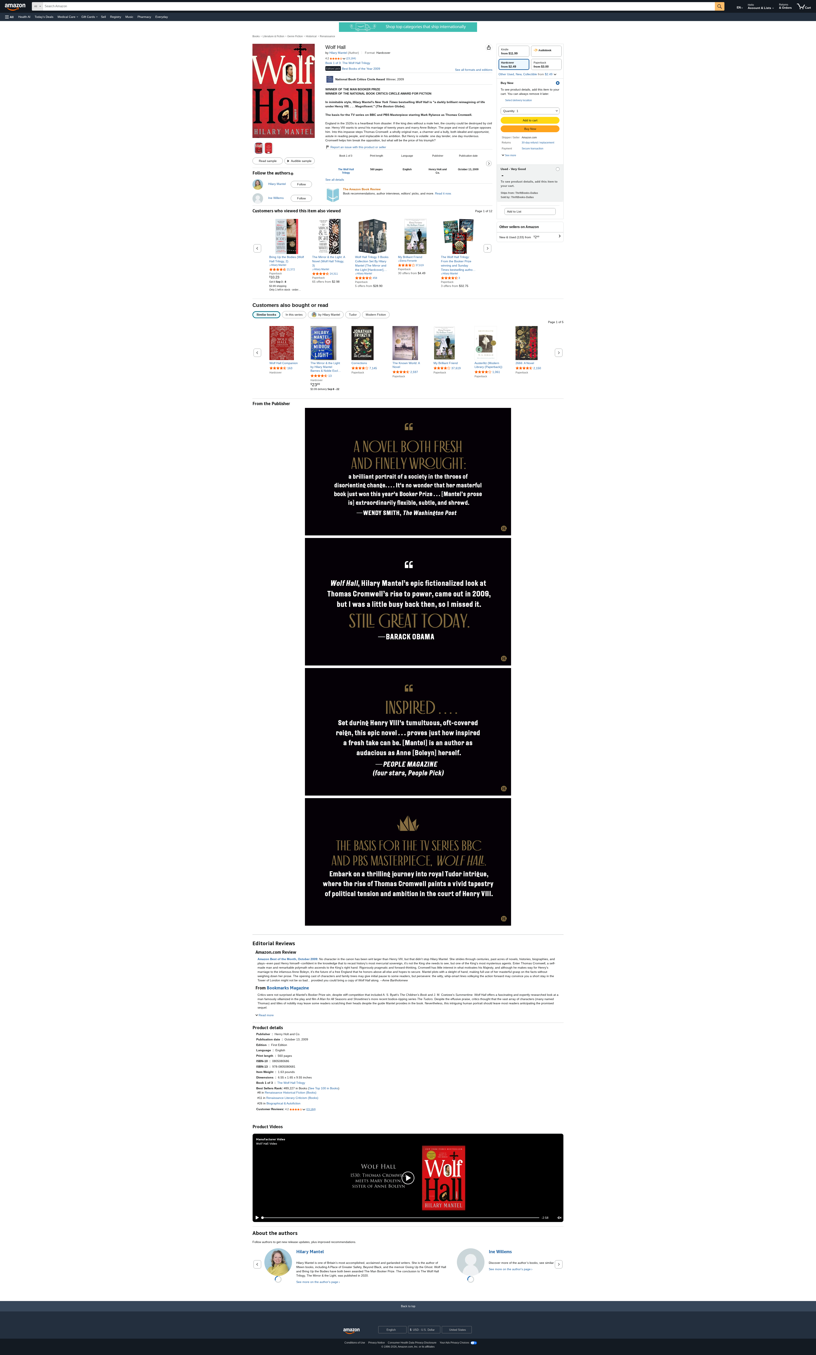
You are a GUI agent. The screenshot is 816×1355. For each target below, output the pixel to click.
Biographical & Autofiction (283, 1103)
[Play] (256, 1218)
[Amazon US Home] (351, 1331)
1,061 (496, 372)
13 (330, 375)
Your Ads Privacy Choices (454, 1342)
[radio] (514, 51)
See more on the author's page (317, 1282)
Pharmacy (144, 16)
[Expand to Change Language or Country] (742, 8)
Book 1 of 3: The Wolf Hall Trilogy (347, 63)
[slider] (400, 1217)
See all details (334, 179)
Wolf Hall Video (266, 1143)
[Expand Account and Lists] (773, 8)
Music (129, 16)
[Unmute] (559, 1217)
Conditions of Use (354, 1342)
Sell (103, 16)
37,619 (456, 368)
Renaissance (327, 36)
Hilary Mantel (338, 52)
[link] (286, 259)
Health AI (24, 16)
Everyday (161, 16)
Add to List (514, 211)
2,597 (414, 372)
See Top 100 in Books (323, 1088)
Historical (311, 36)
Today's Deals (44, 16)
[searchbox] (379, 6)
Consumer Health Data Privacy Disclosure (412, 1342)
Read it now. (443, 193)
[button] (9, 17)
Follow (301, 184)
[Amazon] (15, 6)
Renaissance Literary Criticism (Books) (292, 1098)
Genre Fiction (295, 36)
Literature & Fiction (273, 36)
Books (256, 36)
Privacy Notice (376, 1342)
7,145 (373, 368)
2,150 (537, 368)
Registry (115, 16)
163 (289, 368)
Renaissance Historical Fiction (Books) (290, 1092)
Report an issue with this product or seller (358, 147)
